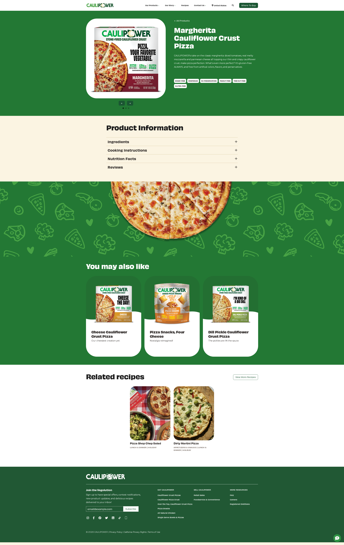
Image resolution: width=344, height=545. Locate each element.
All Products (183, 20)
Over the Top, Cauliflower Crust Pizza (175, 504)
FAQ (232, 495)
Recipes (185, 5)
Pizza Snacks (164, 508)
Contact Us (199, 5)
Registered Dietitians (240, 504)
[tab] (172, 141)
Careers (233, 499)
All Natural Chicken (166, 513)
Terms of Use (154, 532)
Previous (122, 103)
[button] (230, 5)
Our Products (151, 5)
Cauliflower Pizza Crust (169, 499)
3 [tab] (128, 108)
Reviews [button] (115, 167)
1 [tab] (123, 108)
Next (130, 103)
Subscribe (130, 509)
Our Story (169, 5)
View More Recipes (245, 377)
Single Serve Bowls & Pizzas (171, 517)
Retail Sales (199, 495)
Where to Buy (248, 5)
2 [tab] (126, 108)
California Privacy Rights (135, 532)
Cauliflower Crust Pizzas (169, 495)
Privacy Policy (115, 532)
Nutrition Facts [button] (122, 158)
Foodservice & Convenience (207, 499)
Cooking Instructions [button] (127, 150)
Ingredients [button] (118, 141)
